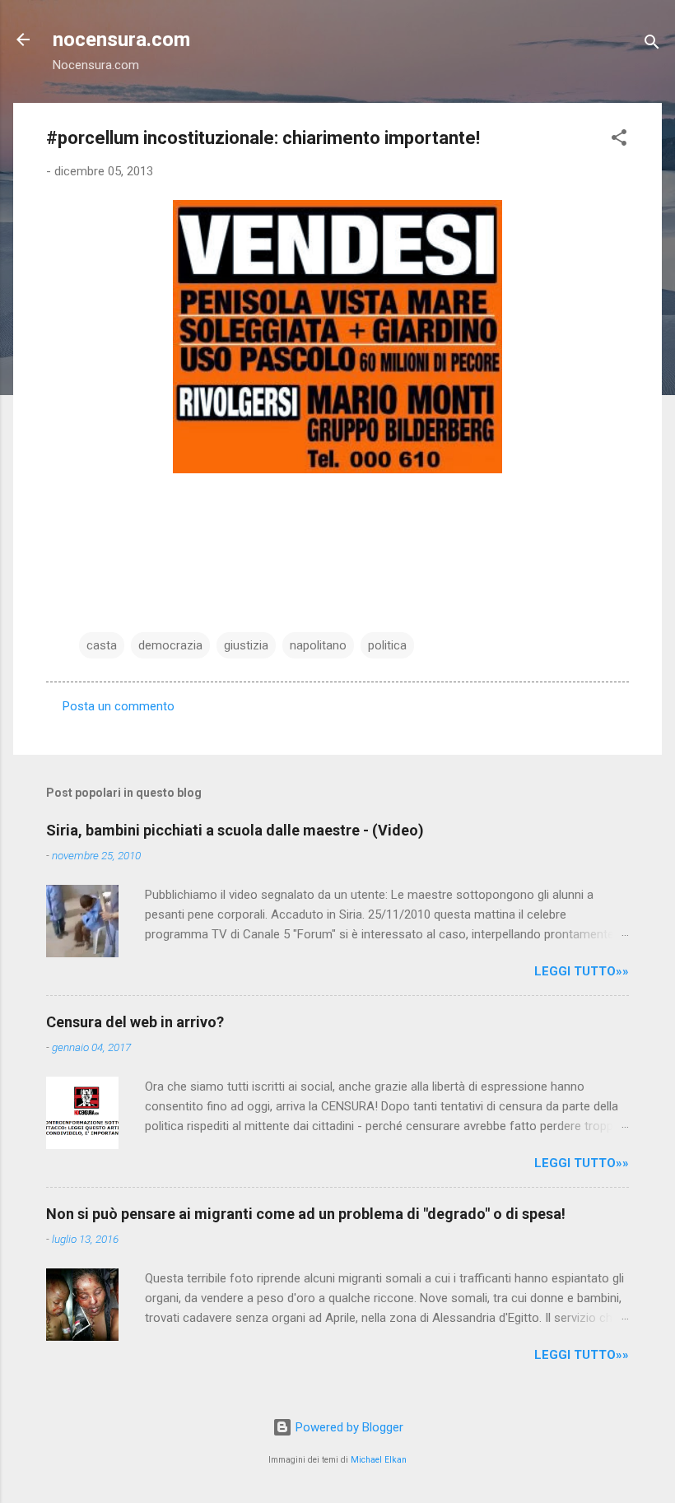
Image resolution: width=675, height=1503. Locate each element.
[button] (619, 140)
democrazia (170, 645)
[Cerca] (652, 45)
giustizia (246, 645)
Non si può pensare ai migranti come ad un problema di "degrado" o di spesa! (306, 1213)
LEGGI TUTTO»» (581, 971)
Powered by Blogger (347, 1427)
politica (387, 645)
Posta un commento (119, 706)
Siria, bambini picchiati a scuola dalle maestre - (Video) (235, 830)
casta (101, 645)
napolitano (318, 645)
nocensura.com (121, 39)
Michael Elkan (379, 1459)
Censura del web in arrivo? (135, 1022)
